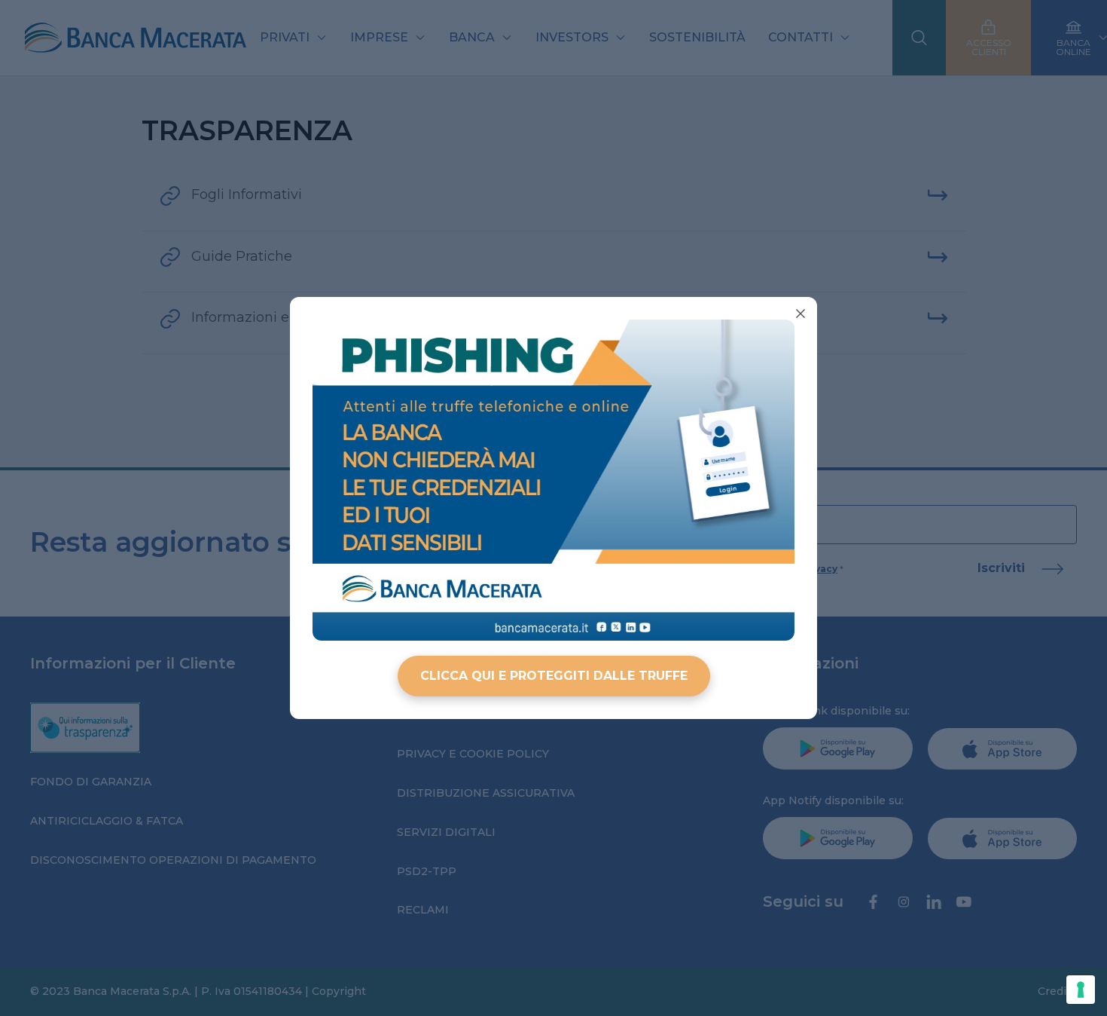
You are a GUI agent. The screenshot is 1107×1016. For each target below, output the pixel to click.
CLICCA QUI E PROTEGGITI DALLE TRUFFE (554, 676)
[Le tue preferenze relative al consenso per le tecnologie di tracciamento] (1080, 989)
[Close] (800, 313)
